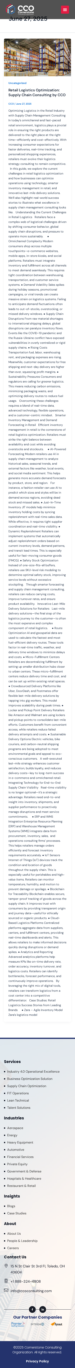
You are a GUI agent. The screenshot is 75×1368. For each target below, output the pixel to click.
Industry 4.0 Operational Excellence (33, 1071)
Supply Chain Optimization (26, 1086)
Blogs (11, 1206)
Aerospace (15, 1128)
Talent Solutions (18, 1108)
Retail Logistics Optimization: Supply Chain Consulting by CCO (37, 92)
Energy (12, 1135)
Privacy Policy (37, 1361)
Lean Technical (18, 1100)
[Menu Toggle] (65, 10)
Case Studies (16, 1213)
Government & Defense (24, 1171)
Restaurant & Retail (21, 1186)
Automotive (15, 1150)
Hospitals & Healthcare (24, 1178)
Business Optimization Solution (29, 1079)
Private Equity (17, 1164)
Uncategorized (17, 83)
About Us (14, 1233)
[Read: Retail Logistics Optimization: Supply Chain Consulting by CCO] (37, 57)
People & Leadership (22, 1241)
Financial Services (20, 1157)
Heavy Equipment (20, 1142)
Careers (13, 1248)
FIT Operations (18, 1093)
